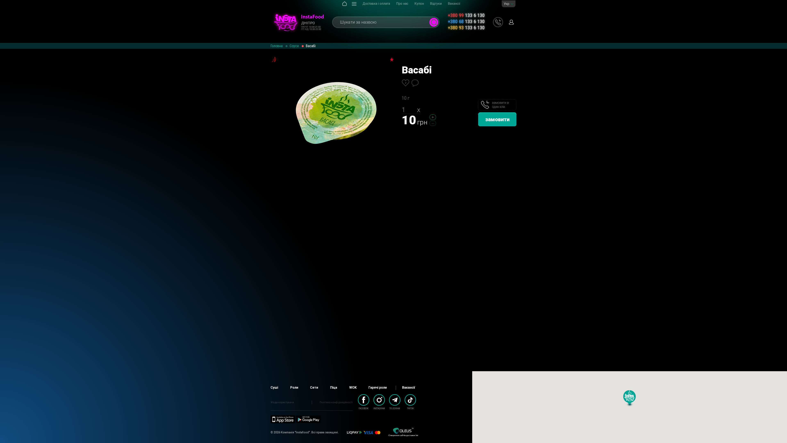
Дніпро (308, 23)
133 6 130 (466, 15)
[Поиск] (433, 22)
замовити (497, 119)
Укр (506, 4)
